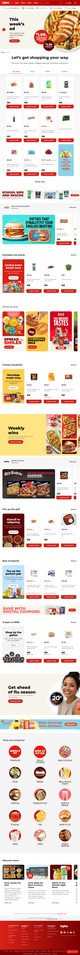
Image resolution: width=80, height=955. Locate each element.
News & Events (37, 937)
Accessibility (54, 953)
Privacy (10, 951)
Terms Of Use (43, 951)
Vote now (31, 902)
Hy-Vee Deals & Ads (51, 928)
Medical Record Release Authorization (60, 951)
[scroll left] (4, 30)
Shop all (73, 255)
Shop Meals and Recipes (52, 931)
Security (37, 951)
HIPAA (49, 951)
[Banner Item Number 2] (7, 52)
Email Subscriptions (12, 930)
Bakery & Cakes (24, 936)
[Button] (1, 52)
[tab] (16, 71)
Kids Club (49, 936)
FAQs (35, 939)
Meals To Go (24, 931)
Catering (23, 942)
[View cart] (75, 2)
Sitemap (6, 951)
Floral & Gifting (24, 934)
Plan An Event (24, 944)
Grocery (23, 928)
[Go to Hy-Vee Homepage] (6, 3)
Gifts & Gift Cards (25, 939)
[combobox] (53, 3)
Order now (7, 902)
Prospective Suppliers (27, 953)
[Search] (61, 3)
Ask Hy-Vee (10, 927)
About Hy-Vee (37, 927)
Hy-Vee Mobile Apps (51, 934)
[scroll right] (76, 30)
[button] (48, 397)
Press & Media (11, 939)
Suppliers (36, 953)
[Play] (28, 484)
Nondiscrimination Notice (45, 953)
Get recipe (55, 902)
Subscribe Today (61, 913)
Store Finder (11, 942)
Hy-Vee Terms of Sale (51, 918)
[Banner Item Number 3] (8, 52)
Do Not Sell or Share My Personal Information (24, 951)
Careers (36, 934)
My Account (11, 932)
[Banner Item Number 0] (3, 52)
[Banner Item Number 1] (5, 52)
